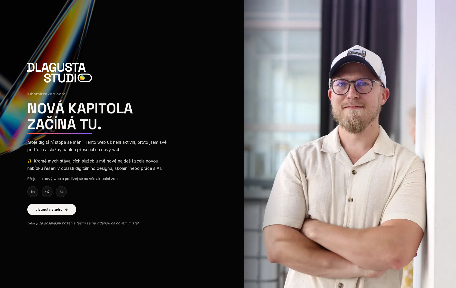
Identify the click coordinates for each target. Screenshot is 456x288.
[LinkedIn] (32, 191)
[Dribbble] (47, 191)
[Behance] (61, 191)
